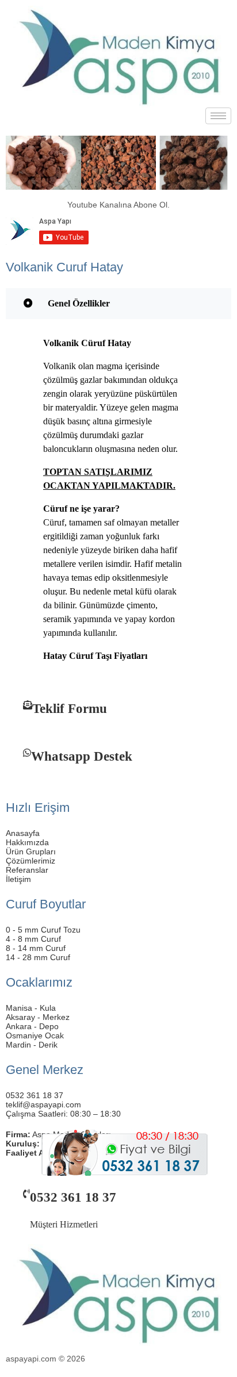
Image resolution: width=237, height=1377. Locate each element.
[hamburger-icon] (218, 116)
